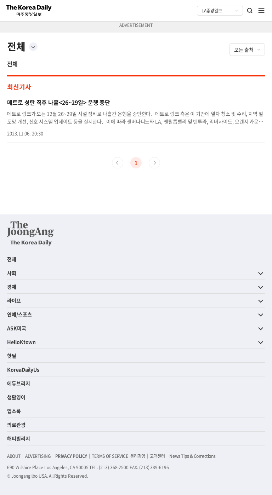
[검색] (250, 10)
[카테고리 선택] (33, 46)
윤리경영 (137, 456)
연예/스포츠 (19, 314)
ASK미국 (16, 328)
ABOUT (14, 456)
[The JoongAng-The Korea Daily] (30, 233)
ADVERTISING (38, 456)
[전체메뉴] (261, 10)
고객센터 (157, 456)
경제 (11, 286)
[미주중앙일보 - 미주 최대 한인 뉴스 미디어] (29, 10)
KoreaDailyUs (23, 369)
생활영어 (16, 397)
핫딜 (11, 355)
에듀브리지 (18, 383)
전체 (12, 63)
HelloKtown (21, 341)
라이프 (14, 300)
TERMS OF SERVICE (110, 456)
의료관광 (16, 424)
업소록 (14, 410)
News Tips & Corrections (192, 456)
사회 (11, 272)
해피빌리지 (18, 438)
